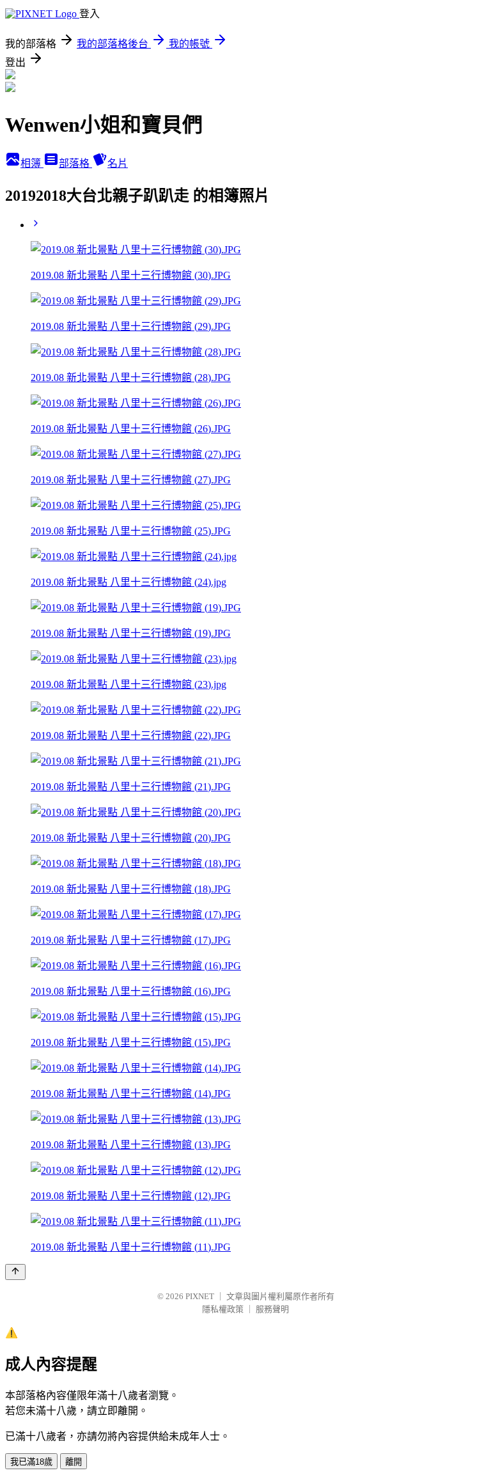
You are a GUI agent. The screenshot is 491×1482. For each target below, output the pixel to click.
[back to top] (15, 1272)
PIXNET (199, 1296)
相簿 (31, 163)
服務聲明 (272, 1309)
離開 (73, 1462)
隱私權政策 (223, 1309)
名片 (117, 163)
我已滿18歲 (31, 1462)
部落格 (75, 163)
